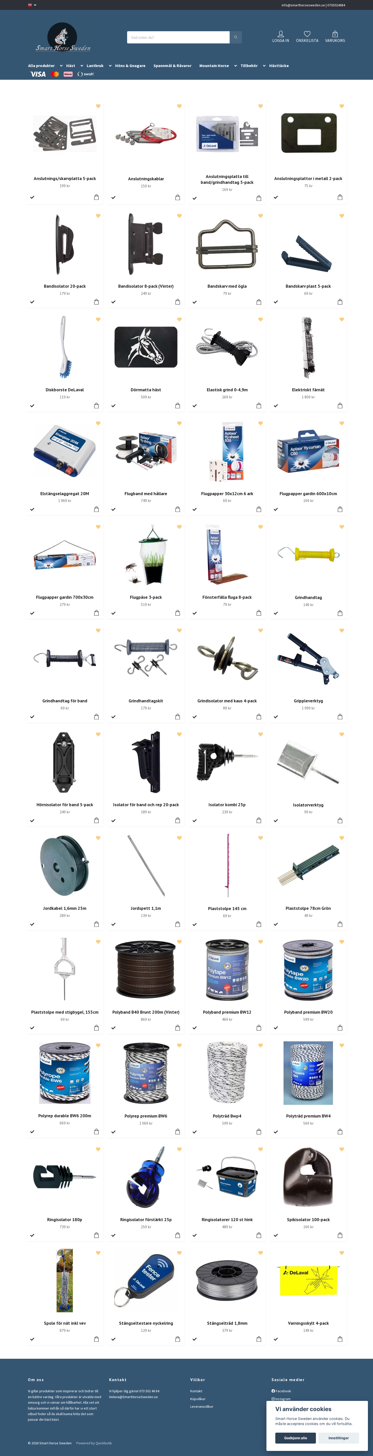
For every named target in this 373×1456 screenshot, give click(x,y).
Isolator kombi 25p (227, 811)
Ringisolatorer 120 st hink (227, 1225)
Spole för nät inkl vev (65, 1329)
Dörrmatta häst (146, 396)
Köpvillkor (198, 1405)
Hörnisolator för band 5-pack (65, 811)
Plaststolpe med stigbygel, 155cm (64, 1018)
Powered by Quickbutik (94, 1449)
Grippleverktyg (308, 707)
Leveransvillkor (201, 1412)
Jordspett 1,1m (146, 914)
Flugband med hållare (146, 500)
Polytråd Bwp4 (227, 1122)
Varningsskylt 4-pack (308, 1329)
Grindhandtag (308, 603)
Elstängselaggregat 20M (64, 500)
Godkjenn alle (295, 1438)
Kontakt (196, 1397)
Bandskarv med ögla (227, 292)
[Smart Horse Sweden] (67, 40)
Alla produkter (41, 71)
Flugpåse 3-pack (146, 603)
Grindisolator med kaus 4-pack (227, 707)
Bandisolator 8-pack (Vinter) (146, 292)
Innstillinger (339, 1438)
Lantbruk (95, 71)
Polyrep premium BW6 (146, 1122)
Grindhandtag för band (64, 707)
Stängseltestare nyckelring (146, 1329)
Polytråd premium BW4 (308, 1122)
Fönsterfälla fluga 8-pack (227, 603)
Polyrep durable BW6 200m (64, 1122)
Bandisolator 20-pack (65, 292)
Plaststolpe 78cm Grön (308, 914)
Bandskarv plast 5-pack (308, 292)
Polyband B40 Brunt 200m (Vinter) (145, 1018)
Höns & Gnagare (130, 71)
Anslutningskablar (146, 185)
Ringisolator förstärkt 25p (146, 1225)
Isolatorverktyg (308, 811)
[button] (60, 73)
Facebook (283, 1397)
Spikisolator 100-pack (308, 1225)
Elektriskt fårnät (308, 396)
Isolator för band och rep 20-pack (146, 811)
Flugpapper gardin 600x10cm (308, 500)
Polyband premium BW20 (308, 1018)
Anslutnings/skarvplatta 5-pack (65, 184)
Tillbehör (249, 71)
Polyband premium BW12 (227, 1018)
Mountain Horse (214, 71)
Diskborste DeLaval (65, 396)
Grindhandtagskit (146, 707)
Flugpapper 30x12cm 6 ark (227, 500)
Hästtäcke (279, 71)
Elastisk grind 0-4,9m (227, 396)
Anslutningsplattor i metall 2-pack (308, 184)
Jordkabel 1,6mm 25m (64, 914)
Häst (70, 71)
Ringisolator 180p (64, 1225)
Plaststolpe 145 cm (227, 914)
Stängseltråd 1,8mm (227, 1329)
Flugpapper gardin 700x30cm (64, 603)
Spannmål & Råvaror (172, 71)
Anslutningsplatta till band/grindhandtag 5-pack (227, 185)
